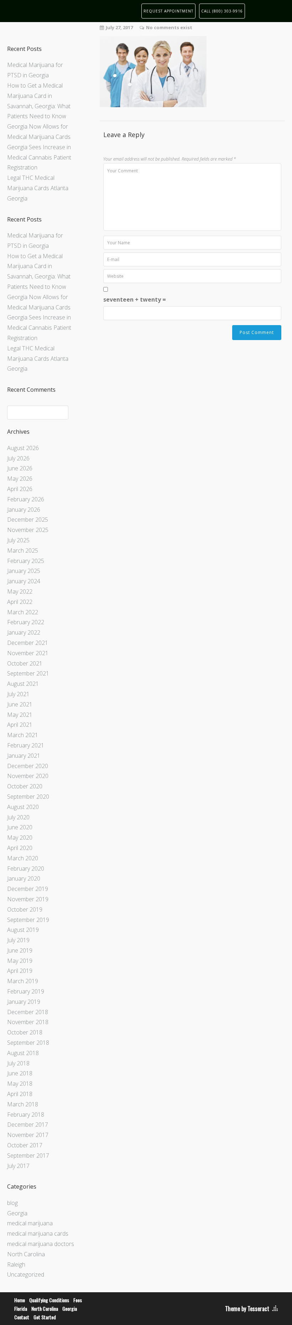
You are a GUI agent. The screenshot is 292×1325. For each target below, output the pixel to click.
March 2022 (22, 612)
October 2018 (24, 1032)
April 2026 (19, 489)
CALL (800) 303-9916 (222, 11)
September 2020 (28, 796)
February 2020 (25, 868)
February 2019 (25, 991)
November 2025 (27, 530)
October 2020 (24, 786)
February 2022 (25, 622)
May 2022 (19, 591)
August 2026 (23, 448)
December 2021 (27, 643)
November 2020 (27, 776)
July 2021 (18, 694)
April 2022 (19, 602)
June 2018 (19, 1073)
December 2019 (27, 889)
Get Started (44, 1317)
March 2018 (22, 1104)
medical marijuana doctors (40, 1244)
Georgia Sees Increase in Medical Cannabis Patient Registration (39, 157)
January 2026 (23, 509)
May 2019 (19, 961)
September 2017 (28, 1155)
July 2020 (18, 817)
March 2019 (22, 981)
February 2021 (25, 745)
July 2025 (18, 540)
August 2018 (23, 1053)
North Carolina (26, 1254)
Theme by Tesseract (247, 1308)
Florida (20, 1308)
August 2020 (23, 807)
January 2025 (23, 571)
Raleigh (16, 1264)
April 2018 (19, 1094)
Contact (21, 1317)
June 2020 (19, 827)
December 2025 (27, 519)
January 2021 (23, 756)
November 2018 (27, 1022)
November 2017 (27, 1135)
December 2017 (27, 1124)
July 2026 (18, 458)
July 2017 (18, 1166)
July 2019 (18, 940)
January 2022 (23, 632)
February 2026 (25, 499)
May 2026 (19, 478)
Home (19, 1300)
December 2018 (27, 1012)
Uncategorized (25, 1274)
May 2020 (19, 837)
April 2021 (19, 725)
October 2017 (24, 1145)
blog (12, 1203)
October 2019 (24, 909)
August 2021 (23, 684)
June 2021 (19, 704)
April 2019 (19, 971)
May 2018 (19, 1083)
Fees (77, 1300)
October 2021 (24, 663)
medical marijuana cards (37, 1233)
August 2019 (23, 930)
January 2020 (23, 878)
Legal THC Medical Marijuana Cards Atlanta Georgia (37, 188)
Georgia (17, 1213)
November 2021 (27, 653)
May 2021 (19, 715)
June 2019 (19, 950)
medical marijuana (30, 1223)
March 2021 (22, 735)
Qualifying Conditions (49, 1300)
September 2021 (28, 673)
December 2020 (27, 766)
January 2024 (23, 581)
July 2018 (18, 1063)
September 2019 (28, 920)
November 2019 (27, 899)
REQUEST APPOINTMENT (168, 11)
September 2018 (28, 1043)
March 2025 (22, 550)
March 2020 (22, 858)
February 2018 (25, 1114)
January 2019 (23, 1002)
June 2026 (19, 468)
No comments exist (169, 27)
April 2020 (19, 848)
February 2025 (25, 561)
